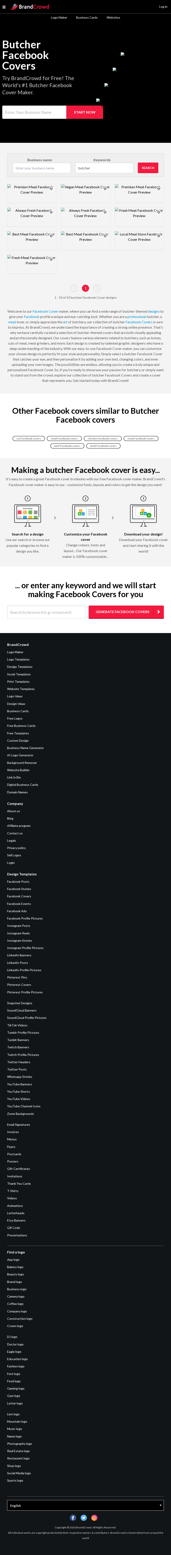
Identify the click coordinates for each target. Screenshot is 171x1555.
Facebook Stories (19, 889)
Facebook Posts (18, 881)
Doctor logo (15, 1344)
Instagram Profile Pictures (25, 948)
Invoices (13, 1132)
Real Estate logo (18, 1451)
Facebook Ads (17, 911)
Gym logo (13, 1396)
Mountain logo (17, 1421)
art (65, 322)
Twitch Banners (18, 1047)
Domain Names (17, 792)
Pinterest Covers (19, 984)
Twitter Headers (18, 1062)
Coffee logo (15, 1304)
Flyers (11, 1147)
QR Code (13, 1227)
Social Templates (19, 674)
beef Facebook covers (67, 445)
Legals (11, 840)
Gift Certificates (18, 1169)
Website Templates (21, 689)
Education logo (17, 1359)
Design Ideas (16, 704)
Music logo (14, 1429)
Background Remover (22, 763)
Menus (12, 1139)
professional (136, 316)
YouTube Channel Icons (24, 1106)
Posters (12, 1161)
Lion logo (13, 1414)
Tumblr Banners (18, 1040)
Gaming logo (15, 1388)
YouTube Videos (18, 1099)
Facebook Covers (139, 322)
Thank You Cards (19, 1183)
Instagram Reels (18, 933)
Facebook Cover (45, 311)
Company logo (17, 1311)
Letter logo (15, 1403)
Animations (15, 1206)
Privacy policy (16, 848)
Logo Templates (18, 659)
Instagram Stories (19, 940)
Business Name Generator (25, 748)
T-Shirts (12, 1191)
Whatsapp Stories (19, 1076)
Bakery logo (15, 1267)
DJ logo (12, 1337)
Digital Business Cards (22, 784)
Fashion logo (15, 1366)
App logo (13, 1259)
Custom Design (18, 740)
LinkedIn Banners (19, 955)
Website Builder (18, 770)
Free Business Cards (21, 725)
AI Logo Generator (20, 755)
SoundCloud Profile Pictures (27, 1018)
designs (154, 311)
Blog (10, 818)
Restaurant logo (18, 1458)
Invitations (14, 1176)
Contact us (15, 833)
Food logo (14, 1381)
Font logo (13, 1374)
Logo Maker (59, 17)
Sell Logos (14, 855)
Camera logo (15, 1296)
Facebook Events (19, 904)
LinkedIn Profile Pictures (24, 970)
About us (13, 811)
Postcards (14, 1154)
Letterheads (15, 1213)
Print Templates (18, 681)
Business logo (16, 1289)
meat (12, 322)
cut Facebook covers (28, 438)
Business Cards (87, 17)
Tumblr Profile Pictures (23, 1032)
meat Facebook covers (141, 438)
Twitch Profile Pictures (23, 1055)
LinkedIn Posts (17, 963)
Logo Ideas (14, 696)
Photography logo (19, 1443)
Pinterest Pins (17, 977)
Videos (12, 1198)
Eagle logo (14, 1351)
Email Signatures (18, 1124)
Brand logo (14, 1282)
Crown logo (15, 1326)
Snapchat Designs (19, 1003)
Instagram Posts (18, 926)
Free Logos (14, 718)
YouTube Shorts (18, 1091)
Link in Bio (14, 777)
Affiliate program (19, 826)
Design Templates (20, 667)
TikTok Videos (17, 1025)
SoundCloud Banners (22, 1010)
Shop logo (14, 1466)
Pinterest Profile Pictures (25, 992)
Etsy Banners (16, 1220)
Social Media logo (19, 1473)
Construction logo (20, 1318)
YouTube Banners (19, 1084)
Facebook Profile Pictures (25, 918)
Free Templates (18, 733)
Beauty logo (15, 1274)
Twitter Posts (17, 1069)
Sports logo (15, 1480)
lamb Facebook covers (103, 445)
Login (11, 863)
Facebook (31, 316)
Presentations (17, 1235)
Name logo (14, 1436)
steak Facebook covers (64, 438)
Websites (113, 17)
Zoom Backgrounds (20, 1114)
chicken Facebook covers (103, 438)
